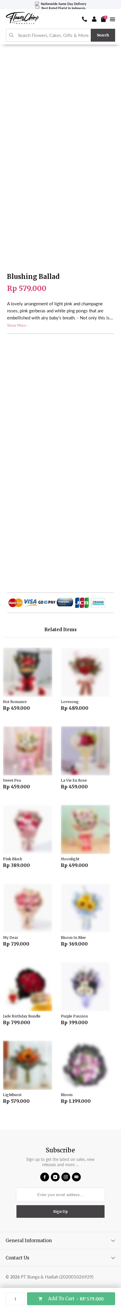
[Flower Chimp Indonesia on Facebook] (44, 1177)
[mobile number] (85, 19)
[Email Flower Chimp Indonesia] (76, 1177)
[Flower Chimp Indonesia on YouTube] (55, 1177)
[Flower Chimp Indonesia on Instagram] (65, 1177)
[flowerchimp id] (22, 19)
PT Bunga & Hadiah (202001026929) (57, 1276)
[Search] (11, 35)
